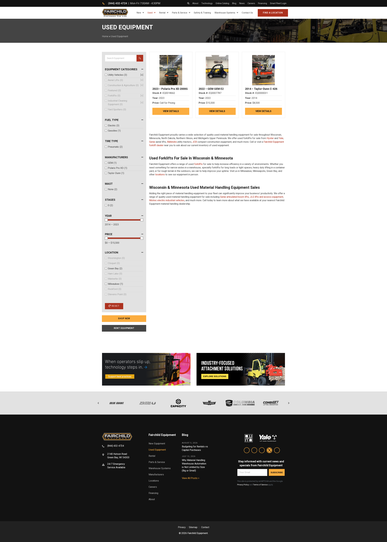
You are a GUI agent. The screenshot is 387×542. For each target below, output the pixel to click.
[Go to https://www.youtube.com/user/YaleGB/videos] (277, 451)
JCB (194, 142)
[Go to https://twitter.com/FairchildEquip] (269, 451)
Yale (281, 138)
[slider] (106, 219)
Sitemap (193, 527)
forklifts (198, 164)
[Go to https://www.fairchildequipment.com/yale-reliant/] (146, 369)
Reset (115, 306)
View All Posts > (190, 478)
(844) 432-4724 (117, 3)
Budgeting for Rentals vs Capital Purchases (195, 448)
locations (160, 174)
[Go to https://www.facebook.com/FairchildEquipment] (254, 451)
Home (105, 36)
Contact (205, 527)
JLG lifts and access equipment (266, 197)
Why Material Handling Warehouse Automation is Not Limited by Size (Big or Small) (194, 465)
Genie (152, 142)
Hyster (270, 138)
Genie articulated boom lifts (234, 197)
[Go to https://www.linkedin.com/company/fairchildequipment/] (246, 451)
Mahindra (172, 142)
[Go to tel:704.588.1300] (121, 446)
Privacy (182, 527)
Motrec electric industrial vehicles (166, 200)
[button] (273, 13)
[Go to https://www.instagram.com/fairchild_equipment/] (262, 451)
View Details (171, 111)
